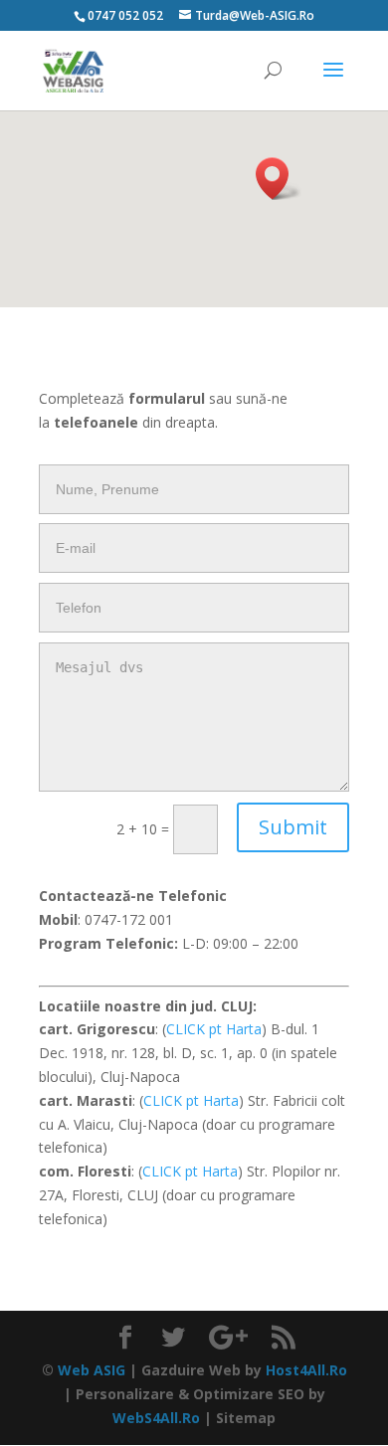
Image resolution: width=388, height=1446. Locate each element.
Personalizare (125, 1393)
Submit (293, 826)
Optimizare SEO (248, 1393)
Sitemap (246, 1417)
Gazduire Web (191, 1369)
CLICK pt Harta (214, 1028)
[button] (278, 178)
